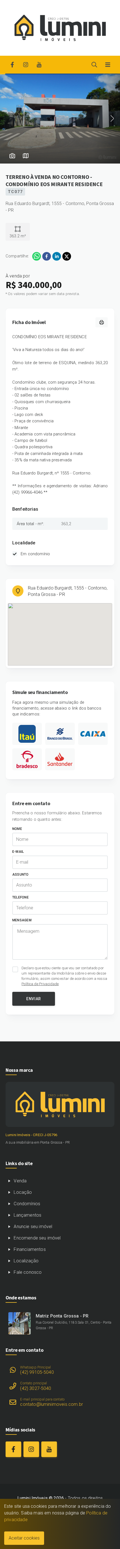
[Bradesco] (27, 759)
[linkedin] (56, 256)
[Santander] (60, 759)
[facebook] (46, 256)
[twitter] (66, 256)
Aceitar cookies (24, 1538)
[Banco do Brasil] (60, 734)
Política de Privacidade (40, 984)
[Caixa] (93, 734)
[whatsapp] (36, 256)
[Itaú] (27, 734)
